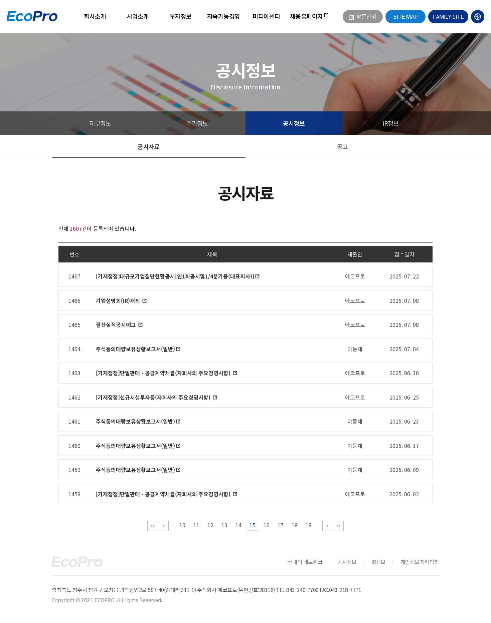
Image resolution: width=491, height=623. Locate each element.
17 (281, 525)
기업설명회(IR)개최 (118, 300)
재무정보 (100, 123)
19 (309, 525)
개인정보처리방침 (419, 562)
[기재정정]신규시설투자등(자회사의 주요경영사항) (154, 397)
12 (210, 525)
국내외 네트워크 (304, 562)
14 (238, 525)
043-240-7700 (302, 590)
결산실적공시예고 (116, 325)
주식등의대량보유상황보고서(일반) (135, 349)
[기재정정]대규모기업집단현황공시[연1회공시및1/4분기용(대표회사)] (175, 276)
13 (224, 525)
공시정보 (294, 123)
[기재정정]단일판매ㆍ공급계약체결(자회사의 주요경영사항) (164, 373)
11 (196, 525)
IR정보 (391, 123)
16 (267, 525)
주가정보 (197, 123)
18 (295, 525)
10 (182, 525)
